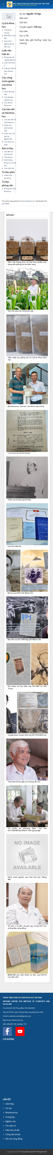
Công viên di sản (12, 1134)
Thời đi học (8, 157)
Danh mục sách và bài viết (8, 128)
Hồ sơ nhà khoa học (28, 201)
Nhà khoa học (11, 1112)
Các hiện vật (9, 168)
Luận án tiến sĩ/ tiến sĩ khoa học (10, 71)
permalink (5, 204)
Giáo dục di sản (12, 1130)
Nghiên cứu (10, 1121)
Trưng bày (10, 1117)
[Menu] (3, 4)
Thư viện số (10, 1126)
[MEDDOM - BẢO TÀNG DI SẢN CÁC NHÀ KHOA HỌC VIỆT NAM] (28, 4)
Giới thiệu (9, 1104)
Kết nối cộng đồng (13, 1139)
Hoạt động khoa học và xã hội (10, 163)
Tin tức (8, 1108)
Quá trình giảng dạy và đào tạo (9, 44)
